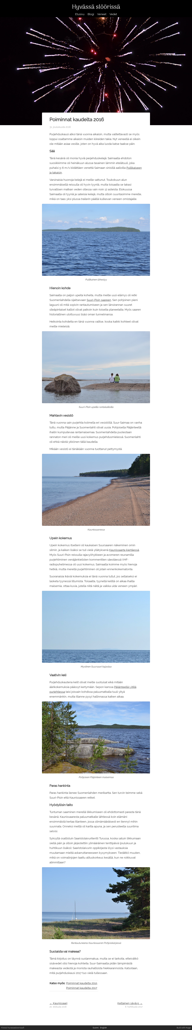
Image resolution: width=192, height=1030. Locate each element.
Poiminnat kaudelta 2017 (81, 988)
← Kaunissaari (58, 1003)
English (103, 1028)
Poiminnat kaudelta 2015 (81, 983)
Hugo (188, 1028)
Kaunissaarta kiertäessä (124, 550)
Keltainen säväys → (129, 1003)
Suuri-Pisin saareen (99, 300)
